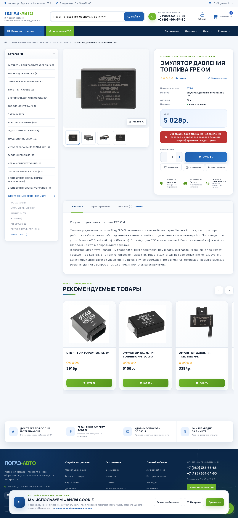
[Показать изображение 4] (120, 138)
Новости (111, 476)
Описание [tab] (77, 206)
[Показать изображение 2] (88, 138)
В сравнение (195, 167)
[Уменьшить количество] (163, 157)
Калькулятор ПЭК (116, 488)
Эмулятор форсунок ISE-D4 (88, 352)
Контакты (224, 31)
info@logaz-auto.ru (222, 3)
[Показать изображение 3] (104, 138)
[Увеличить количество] (179, 157)
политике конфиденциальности (73, 507)
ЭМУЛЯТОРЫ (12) (19, 234)
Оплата (207, 31)
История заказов (156, 476)
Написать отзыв (219, 78)
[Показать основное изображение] (73, 138)
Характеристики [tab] (100, 206)
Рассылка (152, 488)
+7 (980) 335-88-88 (201, 467)
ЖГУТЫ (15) (16, 218)
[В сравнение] (111, 315)
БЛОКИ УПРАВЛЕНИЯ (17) (23, 208)
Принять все (215, 502)
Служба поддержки (77, 462)
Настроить (195, 502)
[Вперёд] (229, 290)
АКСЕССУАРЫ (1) (19, 202)
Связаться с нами (75, 469)
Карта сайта (72, 482)
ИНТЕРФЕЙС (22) (19, 224)
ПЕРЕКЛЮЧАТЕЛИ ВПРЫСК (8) (26, 229)
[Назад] (219, 290)
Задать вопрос (218, 167)
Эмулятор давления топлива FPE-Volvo (139, 354)
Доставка (191, 31)
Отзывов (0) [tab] (130, 206)
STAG (190, 88)
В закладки (173, 167)
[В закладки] (111, 307)
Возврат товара (74, 476)
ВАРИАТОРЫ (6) (18, 213)
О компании (172, 31)
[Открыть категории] (40, 31)
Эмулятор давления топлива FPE (195, 354)
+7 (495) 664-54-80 (202, 473)
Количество (167, 149)
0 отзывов (181, 78)
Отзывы (110, 482)
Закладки (152, 482)
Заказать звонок (200, 487)
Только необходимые (168, 502)
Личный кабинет (157, 462)
